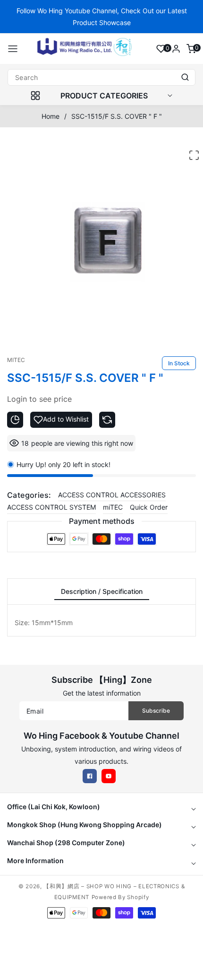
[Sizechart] (15, 420)
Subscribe (156, 710)
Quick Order (149, 507)
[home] (101, 942)
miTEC (113, 507)
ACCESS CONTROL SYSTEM (51, 507)
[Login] (176, 48)
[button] (12, 48)
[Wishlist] (161, 48)
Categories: (29, 495)
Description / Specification (102, 591)
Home (50, 116)
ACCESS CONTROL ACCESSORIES (112, 495)
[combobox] (101, 77)
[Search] (185, 77)
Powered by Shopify (120, 897)
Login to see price (39, 399)
